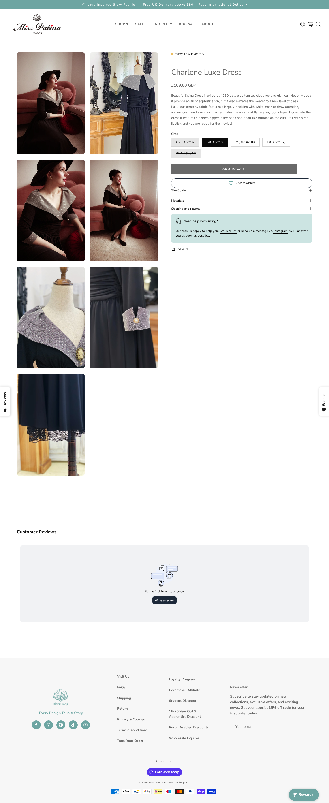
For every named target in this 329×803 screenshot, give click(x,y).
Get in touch (228, 231)
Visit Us (123, 676)
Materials (177, 201)
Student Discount (182, 700)
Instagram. (280, 231)
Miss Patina (156, 782)
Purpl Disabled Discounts (189, 727)
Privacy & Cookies (131, 719)
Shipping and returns (185, 209)
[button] (139, 24)
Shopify (183, 782)
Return (122, 708)
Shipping (124, 698)
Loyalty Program (182, 679)
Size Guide (178, 190)
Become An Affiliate (184, 690)
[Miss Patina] (37, 24)
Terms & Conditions (132, 730)
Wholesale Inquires (184, 738)
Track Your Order (130, 741)
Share (183, 249)
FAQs (121, 687)
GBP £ (160, 761)
